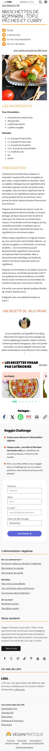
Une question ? (36, 740)
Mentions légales (12, 743)
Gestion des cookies (24, 747)
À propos (11, 740)
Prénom (11, 486)
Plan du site (22, 740)
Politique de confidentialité (33, 743)
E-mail (11, 508)
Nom (10, 497)
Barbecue (11, 5)
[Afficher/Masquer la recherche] (40, 2)
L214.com (20, 689)
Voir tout (43, 364)
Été (18, 5)
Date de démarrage (18, 519)
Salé (4, 5)
